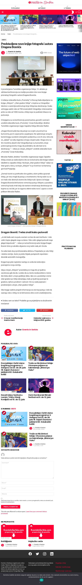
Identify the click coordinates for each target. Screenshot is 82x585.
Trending (4, 348)
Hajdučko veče (35, 541)
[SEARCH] (79, 12)
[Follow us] (76, 12)
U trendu (67, 8)
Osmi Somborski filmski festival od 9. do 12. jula (66, 26)
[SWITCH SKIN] (72, 12)
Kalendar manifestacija (63, 567)
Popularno (15, 8)
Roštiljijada (6, 541)
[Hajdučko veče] (41, 532)
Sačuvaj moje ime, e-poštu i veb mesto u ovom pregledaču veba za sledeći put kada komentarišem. (27, 501)
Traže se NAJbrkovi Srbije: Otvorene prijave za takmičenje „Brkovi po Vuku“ (28, 27)
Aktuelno (42, 8)
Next (81, 23)
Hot (4, 526)
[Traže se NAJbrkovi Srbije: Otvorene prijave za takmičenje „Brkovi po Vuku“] (28, 19)
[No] (39, 582)
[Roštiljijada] (13, 532)
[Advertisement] (69, 231)
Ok (41, 580)
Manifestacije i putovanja (64, 571)
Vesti (4, 360)
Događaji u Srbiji (61, 563)
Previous (1, 23)
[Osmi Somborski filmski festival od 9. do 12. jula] (67, 19)
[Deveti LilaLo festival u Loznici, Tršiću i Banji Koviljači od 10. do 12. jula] (48, 19)
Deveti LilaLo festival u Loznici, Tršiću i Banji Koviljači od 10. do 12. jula (47, 27)
